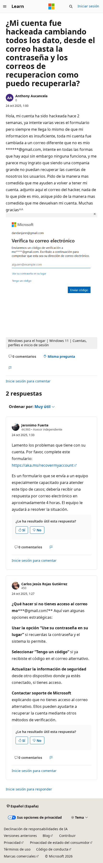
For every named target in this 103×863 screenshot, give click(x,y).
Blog (46, 835)
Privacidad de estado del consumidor (60, 842)
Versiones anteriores (20, 835)
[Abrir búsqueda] (71, 6)
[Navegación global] (5, 6)
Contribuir (67, 835)
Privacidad (12, 842)
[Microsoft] (51, 6)
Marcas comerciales (20, 856)
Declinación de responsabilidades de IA (36, 829)
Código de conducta (52, 849)
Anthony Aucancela (31, 96)
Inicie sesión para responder (29, 789)
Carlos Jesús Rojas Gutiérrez (44, 584)
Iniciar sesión (88, 6)
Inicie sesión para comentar (28, 381)
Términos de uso (17, 849)
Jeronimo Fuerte (34, 425)
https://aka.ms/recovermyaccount (43, 465)
